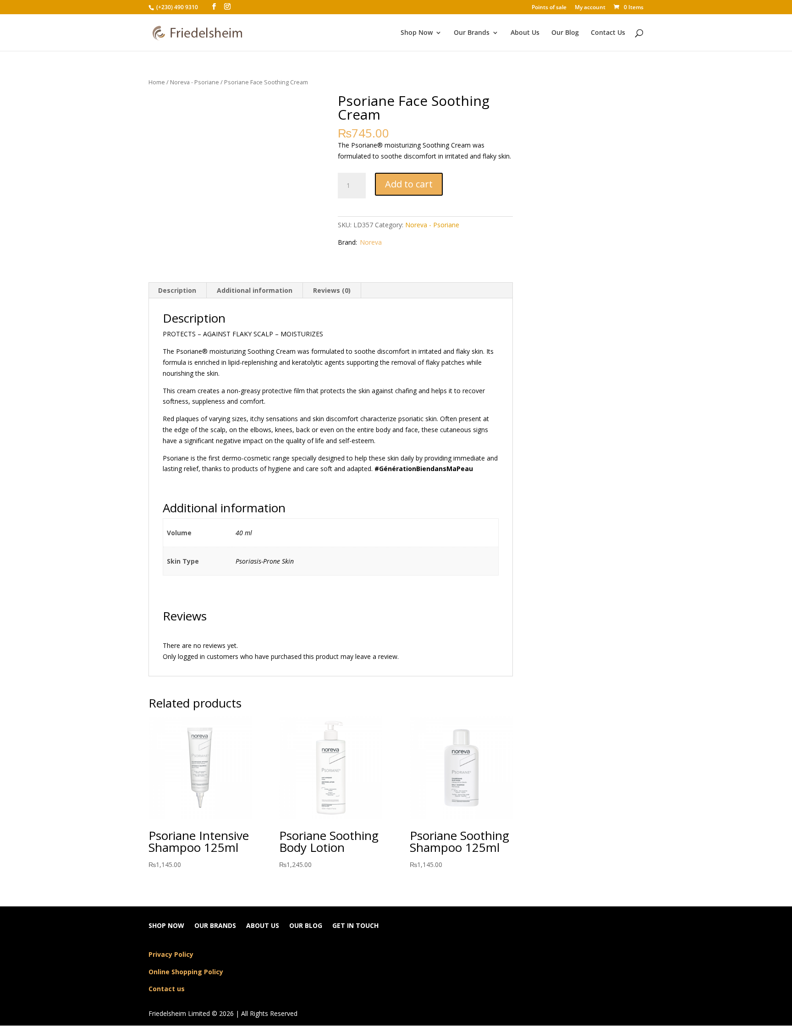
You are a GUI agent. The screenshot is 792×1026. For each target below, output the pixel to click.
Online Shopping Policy (185, 971)
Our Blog (565, 33)
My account (590, 8)
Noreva (371, 242)
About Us (525, 33)
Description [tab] (177, 290)
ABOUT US (262, 926)
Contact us (166, 988)
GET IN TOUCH (355, 926)
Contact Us (608, 33)
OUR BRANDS (215, 926)
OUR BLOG (305, 926)
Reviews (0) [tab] (332, 290)
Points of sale (549, 8)
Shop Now (417, 33)
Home (156, 82)
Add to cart (409, 184)
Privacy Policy (170, 954)
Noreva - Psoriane (194, 82)
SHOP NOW (166, 926)
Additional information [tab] (254, 290)
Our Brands (472, 33)
